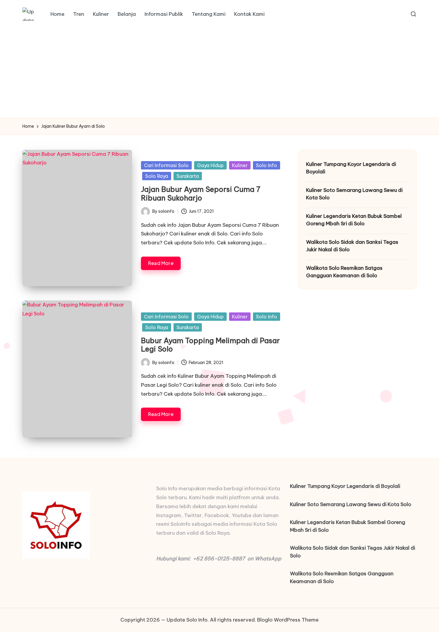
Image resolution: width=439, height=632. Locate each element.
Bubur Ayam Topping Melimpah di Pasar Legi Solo (210, 345)
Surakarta (187, 176)
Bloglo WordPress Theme (288, 619)
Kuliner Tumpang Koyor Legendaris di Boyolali (351, 168)
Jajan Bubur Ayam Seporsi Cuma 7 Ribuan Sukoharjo (200, 193)
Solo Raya (156, 176)
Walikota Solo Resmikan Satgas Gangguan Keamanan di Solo (344, 272)
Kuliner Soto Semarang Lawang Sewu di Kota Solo (354, 194)
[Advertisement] (219, 73)
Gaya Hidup (210, 165)
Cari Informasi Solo (166, 165)
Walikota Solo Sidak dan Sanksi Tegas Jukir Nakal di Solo (352, 246)
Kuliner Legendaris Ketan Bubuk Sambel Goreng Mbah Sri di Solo (354, 220)
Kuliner (240, 165)
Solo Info (266, 165)
